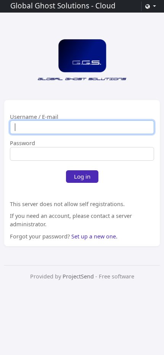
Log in (82, 176)
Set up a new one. (94, 236)
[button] (150, 6)
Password (22, 143)
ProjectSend (78, 276)
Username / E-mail (34, 117)
